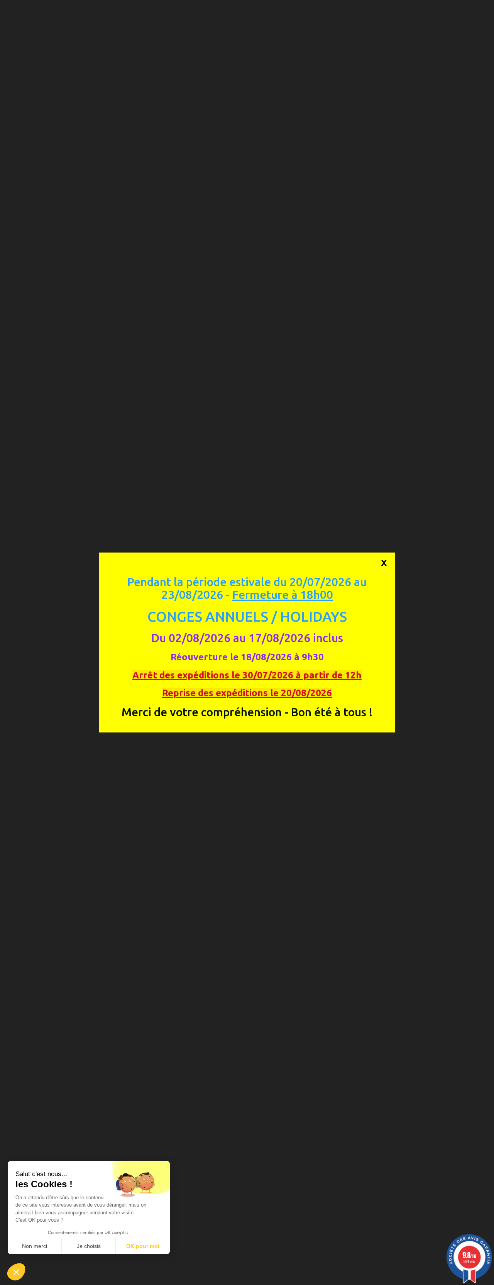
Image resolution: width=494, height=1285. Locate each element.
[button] (16, 1272)
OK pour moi (142, 1246)
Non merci (34, 1246)
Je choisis (89, 1246)
